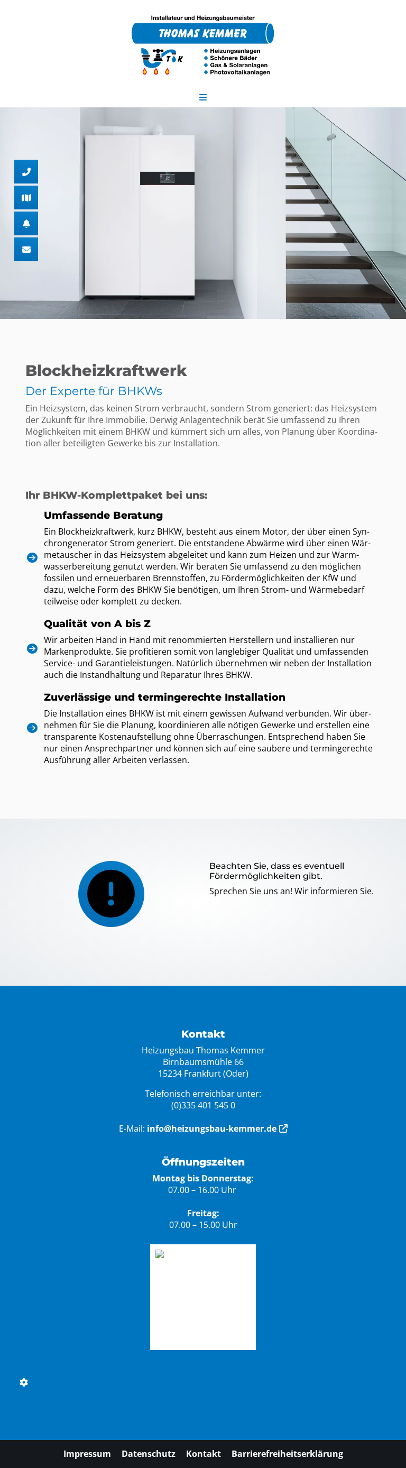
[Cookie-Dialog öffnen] (23, 1382)
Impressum (87, 1454)
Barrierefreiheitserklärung (287, 1454)
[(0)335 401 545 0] (26, 171)
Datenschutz (149, 1454)
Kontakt (203, 1454)
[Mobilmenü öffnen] (203, 95)
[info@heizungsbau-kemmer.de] (26, 249)
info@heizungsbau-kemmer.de (211, 1128)
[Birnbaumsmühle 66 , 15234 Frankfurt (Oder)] (26, 197)
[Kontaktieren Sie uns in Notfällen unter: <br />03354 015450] (26, 223)
